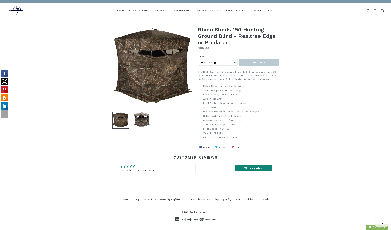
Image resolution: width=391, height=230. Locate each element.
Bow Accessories (237, 10)
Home (120, 10)
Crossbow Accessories (209, 10)
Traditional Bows (181, 10)
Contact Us (149, 199)
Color (201, 56)
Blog (136, 199)
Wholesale (263, 199)
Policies (249, 199)
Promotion (257, 10)
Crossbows (160, 10)
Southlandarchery (198, 212)
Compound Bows (139, 10)
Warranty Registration (172, 199)
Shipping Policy (223, 199)
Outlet (270, 10)
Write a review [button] (253, 168)
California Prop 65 (199, 199)
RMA (238, 199)
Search (126, 199)
